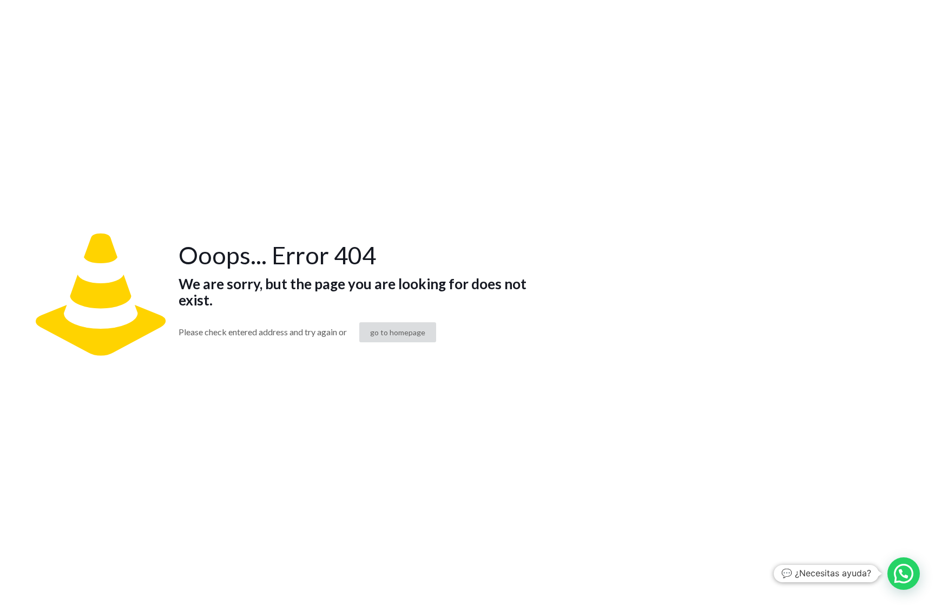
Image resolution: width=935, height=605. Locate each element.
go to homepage (397, 332)
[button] (903, 573)
